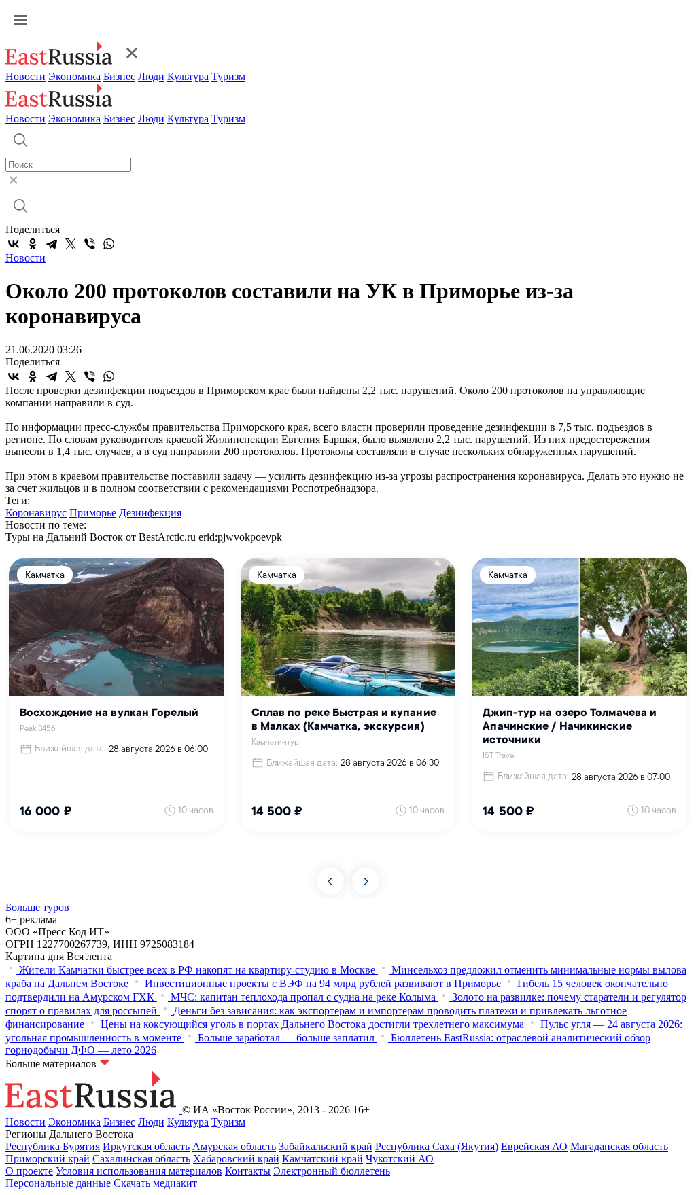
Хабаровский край (236, 1158)
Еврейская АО (534, 1146)
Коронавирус (36, 512)
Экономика (74, 76)
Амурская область (234, 1146)
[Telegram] (52, 244)
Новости (25, 76)
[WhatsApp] (109, 244)
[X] (71, 244)
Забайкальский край (325, 1146)
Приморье (92, 512)
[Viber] (90, 244)
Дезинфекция (150, 512)
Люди (151, 76)
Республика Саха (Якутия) (436, 1146)
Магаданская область (619, 1146)
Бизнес (119, 76)
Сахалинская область (141, 1158)
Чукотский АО (400, 1158)
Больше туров (37, 907)
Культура (188, 76)
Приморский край (47, 1158)
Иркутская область (146, 1146)
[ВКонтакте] (13, 244)
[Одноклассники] (32, 244)
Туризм (228, 76)
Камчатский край (322, 1158)
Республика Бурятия (52, 1146)
